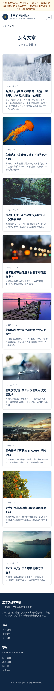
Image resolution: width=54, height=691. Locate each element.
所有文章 (6, 633)
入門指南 (6, 629)
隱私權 (5, 666)
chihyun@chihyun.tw (13, 652)
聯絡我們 (6, 661)
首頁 (4, 26)
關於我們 (6, 657)
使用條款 (6, 670)
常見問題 (6, 638)
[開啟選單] (49, 17)
